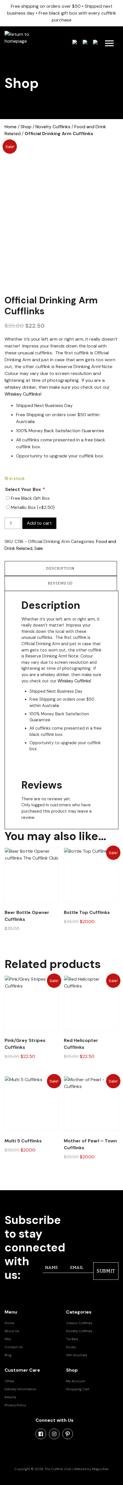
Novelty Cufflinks (52, 127)
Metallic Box (33, 507)
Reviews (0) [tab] (60, 583)
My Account (75, 1381)
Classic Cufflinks (79, 1323)
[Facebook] (41, 1434)
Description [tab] (60, 568)
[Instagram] (54, 1434)
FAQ (8, 1339)
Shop (26, 127)
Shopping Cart (77, 1389)
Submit (106, 1271)
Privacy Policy (15, 1405)
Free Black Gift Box (30, 498)
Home (11, 127)
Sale (38, 548)
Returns (10, 1397)
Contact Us (14, 1347)
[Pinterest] (68, 1434)
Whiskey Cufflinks (23, 394)
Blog (8, 1355)
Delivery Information (20, 1389)
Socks (71, 1347)
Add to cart (39, 523)
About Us (12, 1331)
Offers (9, 1381)
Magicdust (100, 1469)
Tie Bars (72, 1339)
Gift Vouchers (76, 1355)
